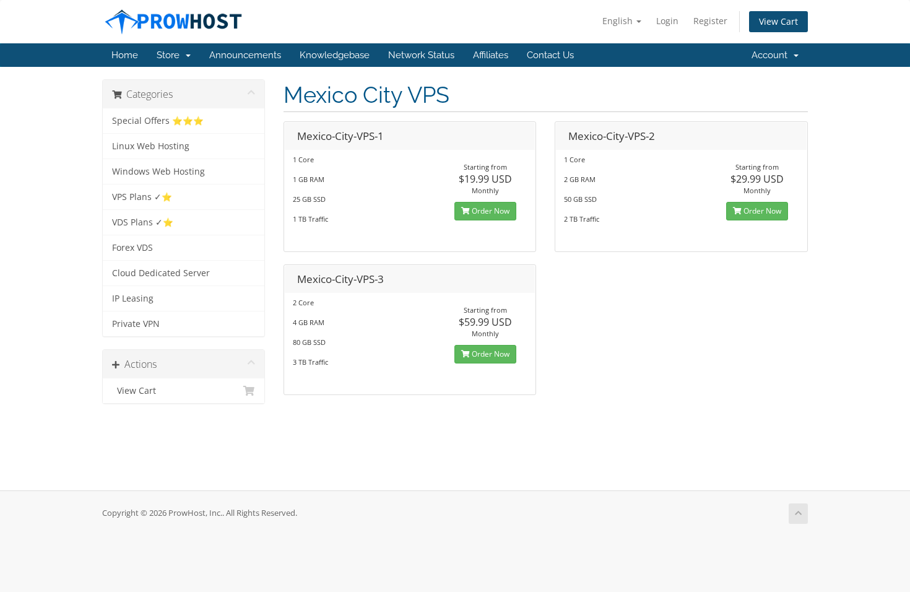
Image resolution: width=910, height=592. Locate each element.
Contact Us (550, 55)
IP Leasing (133, 298)
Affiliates (490, 55)
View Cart (778, 21)
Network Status (421, 55)
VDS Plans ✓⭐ (142, 222)
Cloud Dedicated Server (161, 273)
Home (124, 55)
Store (170, 55)
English (618, 21)
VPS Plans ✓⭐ (142, 196)
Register (710, 21)
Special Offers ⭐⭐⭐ (158, 120)
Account (772, 55)
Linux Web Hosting (150, 146)
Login (667, 21)
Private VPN (136, 323)
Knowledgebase (335, 55)
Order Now (489, 211)
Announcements (245, 55)
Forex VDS (132, 247)
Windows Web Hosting (158, 171)
